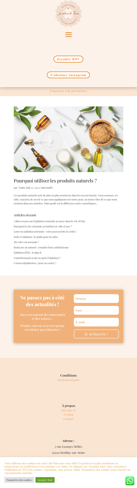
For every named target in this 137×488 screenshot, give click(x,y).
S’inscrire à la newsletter (68, 91)
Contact (68, 419)
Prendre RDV (68, 59)
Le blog (68, 414)
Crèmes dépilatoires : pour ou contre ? (35, 263)
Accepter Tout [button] (45, 479)
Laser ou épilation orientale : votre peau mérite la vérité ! (45, 231)
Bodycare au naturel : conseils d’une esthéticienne (41, 247)
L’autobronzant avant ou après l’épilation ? (37, 258)
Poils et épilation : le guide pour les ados (36, 237)
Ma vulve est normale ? (26, 242)
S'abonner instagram (68, 75)
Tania (21, 187)
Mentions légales (68, 380)
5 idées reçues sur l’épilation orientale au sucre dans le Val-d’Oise (49, 221)
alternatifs (47, 187)
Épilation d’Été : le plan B (27, 252)
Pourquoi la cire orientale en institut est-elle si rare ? (43, 226)
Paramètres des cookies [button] (19, 479)
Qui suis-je (68, 410)
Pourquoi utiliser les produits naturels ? (55, 180)
